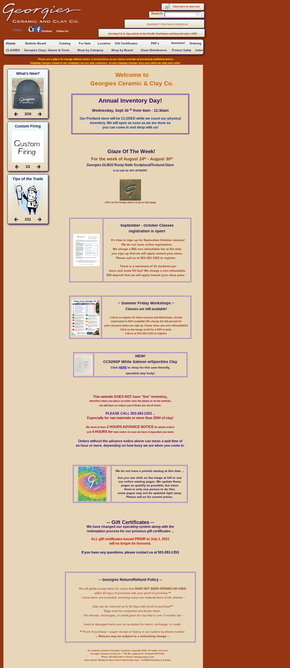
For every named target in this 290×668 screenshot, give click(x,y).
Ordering (195, 43)
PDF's (155, 43)
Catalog (64, 43)
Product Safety (181, 50)
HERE (123, 367)
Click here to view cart (186, 6)
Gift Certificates (126, 43)
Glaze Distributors (154, 50)
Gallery (17, 29)
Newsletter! (178, 43)
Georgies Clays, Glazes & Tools (46, 50)
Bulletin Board (35, 43)
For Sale (85, 43)
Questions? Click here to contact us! (167, 24)
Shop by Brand (122, 50)
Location (104, 43)
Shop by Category (90, 50)
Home (10, 43)
